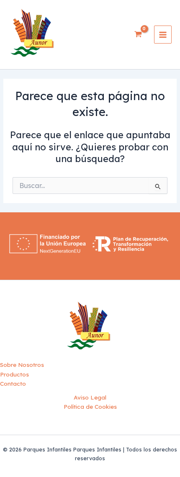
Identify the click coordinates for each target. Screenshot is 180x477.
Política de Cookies (90, 406)
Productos (14, 374)
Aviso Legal (90, 397)
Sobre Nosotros (22, 364)
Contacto (13, 383)
